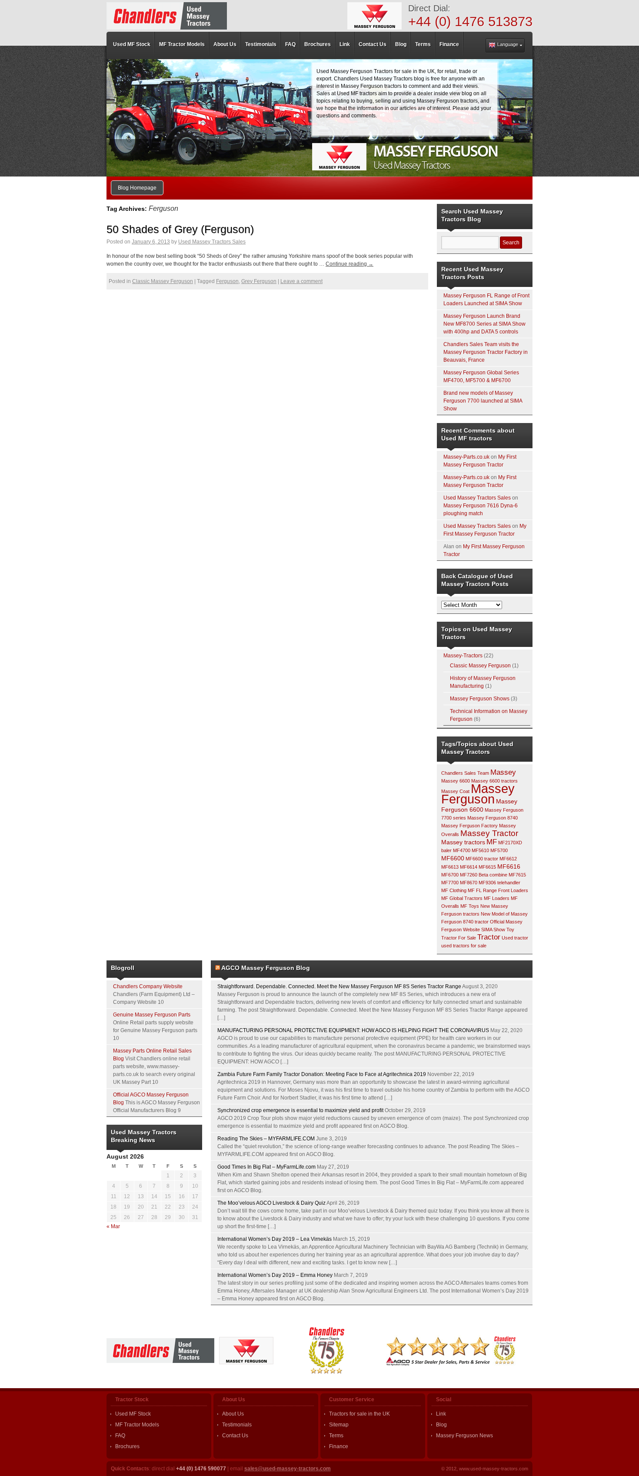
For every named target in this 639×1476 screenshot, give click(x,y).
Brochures (127, 1446)
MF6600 (452, 858)
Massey (503, 772)
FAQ (120, 1436)
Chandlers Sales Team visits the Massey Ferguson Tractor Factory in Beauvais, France (485, 352)
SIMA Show (493, 929)
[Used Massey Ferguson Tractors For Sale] (166, 16)
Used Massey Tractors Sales (212, 242)
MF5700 (499, 850)
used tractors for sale (463, 945)
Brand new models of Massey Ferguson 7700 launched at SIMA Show (482, 401)
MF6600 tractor (482, 858)
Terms (336, 1436)
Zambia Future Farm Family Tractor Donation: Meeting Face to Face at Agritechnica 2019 (321, 1074)
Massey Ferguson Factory (469, 825)
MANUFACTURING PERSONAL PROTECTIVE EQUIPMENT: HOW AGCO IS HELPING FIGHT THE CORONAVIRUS (353, 1030)
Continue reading (349, 264)
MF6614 (468, 867)
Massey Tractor (489, 833)
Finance (338, 1446)
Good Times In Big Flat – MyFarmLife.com (266, 1167)
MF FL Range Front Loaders (498, 890)
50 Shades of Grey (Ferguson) (180, 229)
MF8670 (468, 882)
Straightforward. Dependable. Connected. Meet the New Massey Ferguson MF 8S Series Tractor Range (339, 986)
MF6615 (487, 867)
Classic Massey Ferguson (162, 281)
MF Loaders (496, 898)
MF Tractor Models (137, 1425)
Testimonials (237, 1425)
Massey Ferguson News (464, 1436)
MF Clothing (453, 890)
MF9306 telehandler (499, 882)
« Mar (113, 1226)
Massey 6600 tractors (494, 780)
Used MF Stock (133, 1414)
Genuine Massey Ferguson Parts (151, 1015)
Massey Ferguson (478, 793)
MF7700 (450, 882)
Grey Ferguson (258, 281)
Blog (441, 1425)
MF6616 (508, 866)
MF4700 (461, 850)
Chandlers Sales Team (465, 773)
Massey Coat (455, 791)
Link (441, 1414)
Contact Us (235, 1436)
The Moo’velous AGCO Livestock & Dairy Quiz (271, 1203)
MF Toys (469, 906)
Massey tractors (463, 842)
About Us (233, 1414)
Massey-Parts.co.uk (466, 457)
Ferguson (227, 281)
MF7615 (517, 874)
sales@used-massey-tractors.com (287, 1469)
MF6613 (450, 867)
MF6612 (508, 858)
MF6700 (450, 874)
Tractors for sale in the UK (359, 1414)
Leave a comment (301, 281)
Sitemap (339, 1425)
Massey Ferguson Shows (479, 699)
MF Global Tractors (462, 898)
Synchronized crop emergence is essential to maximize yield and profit (300, 1110)
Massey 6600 (455, 780)
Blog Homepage (137, 188)
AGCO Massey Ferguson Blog (265, 967)
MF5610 (480, 850)
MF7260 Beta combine (483, 874)
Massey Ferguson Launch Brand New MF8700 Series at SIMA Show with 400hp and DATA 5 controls (484, 324)
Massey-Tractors (463, 656)
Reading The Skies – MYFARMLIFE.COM (266, 1139)
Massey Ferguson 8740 (492, 817)
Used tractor (515, 937)
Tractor (488, 937)
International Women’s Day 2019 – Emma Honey (275, 1275)
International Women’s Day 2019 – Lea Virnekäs (274, 1239)
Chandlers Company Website (148, 986)
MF (491, 842)
